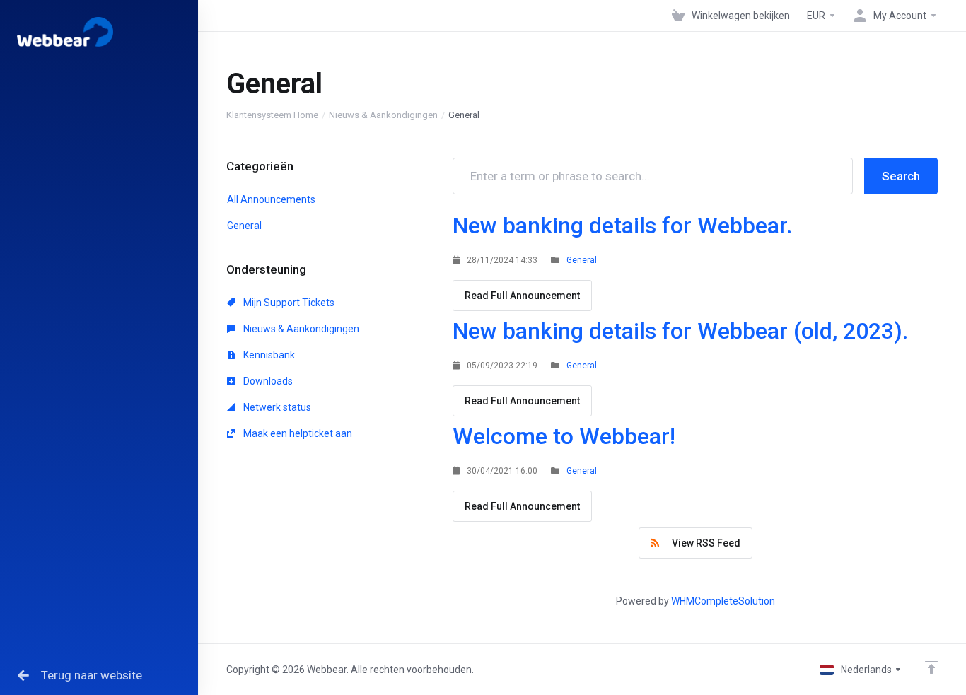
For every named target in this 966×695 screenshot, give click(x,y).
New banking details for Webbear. (622, 225)
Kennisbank (268, 355)
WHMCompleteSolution (723, 601)
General (244, 225)
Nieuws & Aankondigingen (383, 115)
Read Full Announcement (522, 295)
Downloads (267, 381)
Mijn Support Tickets (287, 302)
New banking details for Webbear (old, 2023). (680, 330)
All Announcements (271, 199)
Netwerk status (276, 407)
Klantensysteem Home (272, 115)
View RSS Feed (704, 543)
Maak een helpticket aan (296, 433)
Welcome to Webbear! (564, 436)
